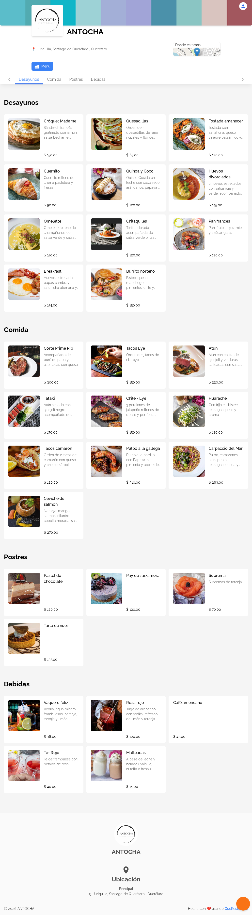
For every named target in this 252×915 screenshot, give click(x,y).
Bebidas (98, 79)
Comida (54, 79)
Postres (76, 79)
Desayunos (29, 79)
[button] (42, 66)
